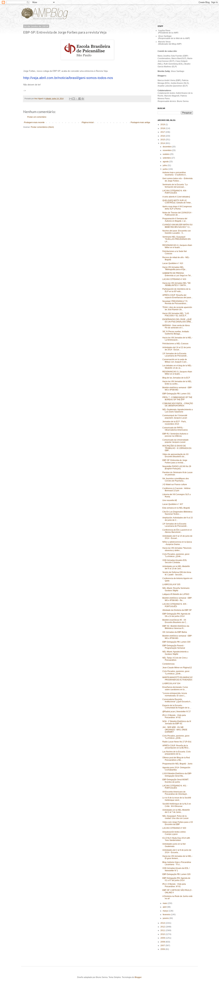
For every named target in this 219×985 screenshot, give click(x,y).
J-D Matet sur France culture (174, 484)
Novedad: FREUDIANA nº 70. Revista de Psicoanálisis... (175, 302)
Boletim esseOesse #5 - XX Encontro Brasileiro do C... (175, 621)
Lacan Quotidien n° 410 (172, 263)
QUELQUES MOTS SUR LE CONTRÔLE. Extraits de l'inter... (177, 201)
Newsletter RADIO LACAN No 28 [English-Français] (176, 467)
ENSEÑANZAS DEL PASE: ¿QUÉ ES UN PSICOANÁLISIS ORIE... (177, 320)
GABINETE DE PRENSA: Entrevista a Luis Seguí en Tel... (177, 274)
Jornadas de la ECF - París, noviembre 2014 (174, 422)
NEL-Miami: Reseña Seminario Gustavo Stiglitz (176, 589)
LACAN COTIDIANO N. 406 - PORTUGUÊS (174, 192)
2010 (162, 934)
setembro (167, 158)
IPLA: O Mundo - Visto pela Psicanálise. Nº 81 (174, 885)
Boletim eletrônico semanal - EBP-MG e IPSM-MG (177, 388)
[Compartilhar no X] (76, 98)
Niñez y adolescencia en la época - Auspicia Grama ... (177, 543)
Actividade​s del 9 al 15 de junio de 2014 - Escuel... (177, 537)
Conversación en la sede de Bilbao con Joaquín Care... (175, 360)
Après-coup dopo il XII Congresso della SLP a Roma (177, 207)
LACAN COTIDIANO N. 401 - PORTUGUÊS (174, 787)
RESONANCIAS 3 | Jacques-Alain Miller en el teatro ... (177, 373)
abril (165, 907)
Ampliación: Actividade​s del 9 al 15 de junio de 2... (177, 519)
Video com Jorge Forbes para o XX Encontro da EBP (177, 823)
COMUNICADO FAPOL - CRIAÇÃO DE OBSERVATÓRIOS (177, 404)
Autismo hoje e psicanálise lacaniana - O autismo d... (174, 173)
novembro (167, 150)
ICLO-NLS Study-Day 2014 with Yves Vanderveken (176, 839)
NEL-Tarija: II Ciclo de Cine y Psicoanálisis (174, 659)
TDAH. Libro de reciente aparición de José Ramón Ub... (177, 308)
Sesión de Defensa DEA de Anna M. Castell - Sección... (176, 573)
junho (165, 169)
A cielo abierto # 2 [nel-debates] (176, 197)
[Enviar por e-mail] (70, 98)
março (166, 911)
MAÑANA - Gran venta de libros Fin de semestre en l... (176, 326)
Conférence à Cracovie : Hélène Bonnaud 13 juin (176, 489)
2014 (162, 143)
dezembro (167, 147)
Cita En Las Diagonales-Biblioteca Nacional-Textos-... (177, 513)
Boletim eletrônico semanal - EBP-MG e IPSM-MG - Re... (177, 599)
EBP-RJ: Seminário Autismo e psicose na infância (175, 435)
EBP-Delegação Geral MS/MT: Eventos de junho (175, 780)
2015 (162, 139)
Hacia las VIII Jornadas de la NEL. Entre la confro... (177, 382)
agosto (166, 161)
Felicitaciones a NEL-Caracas (175, 343)
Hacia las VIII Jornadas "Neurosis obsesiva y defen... (176, 549)
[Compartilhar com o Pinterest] (82, 98)
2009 (162, 938)
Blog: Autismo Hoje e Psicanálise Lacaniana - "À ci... (176, 863)
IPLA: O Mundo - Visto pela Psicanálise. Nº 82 (174, 716)
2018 (162, 128)
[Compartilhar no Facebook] (79, 98)
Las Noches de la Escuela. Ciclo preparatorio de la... (176, 753)
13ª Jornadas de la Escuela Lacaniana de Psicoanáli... (175, 354)
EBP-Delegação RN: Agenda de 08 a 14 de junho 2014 (176, 615)
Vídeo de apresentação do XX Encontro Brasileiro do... (175, 455)
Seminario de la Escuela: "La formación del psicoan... (175, 185)
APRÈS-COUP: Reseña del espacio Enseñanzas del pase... (177, 296)
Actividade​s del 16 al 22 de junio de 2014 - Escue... (176, 348)
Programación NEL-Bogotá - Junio (177, 764)
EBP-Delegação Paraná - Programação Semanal (173, 646)
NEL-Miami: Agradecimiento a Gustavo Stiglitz (175, 653)
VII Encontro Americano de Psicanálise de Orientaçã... (175, 793)
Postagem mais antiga (140, 122)
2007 (162, 945)
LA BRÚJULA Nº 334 (171, 683)
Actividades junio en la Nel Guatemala (174, 845)
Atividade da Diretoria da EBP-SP (177, 610)
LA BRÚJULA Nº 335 (171, 584)
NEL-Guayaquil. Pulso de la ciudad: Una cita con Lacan (175, 817)
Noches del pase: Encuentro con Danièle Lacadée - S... (176, 232)
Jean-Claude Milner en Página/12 (177, 667)
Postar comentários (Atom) (42, 127)
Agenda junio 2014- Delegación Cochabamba (176, 768)
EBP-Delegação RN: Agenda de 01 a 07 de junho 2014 (176, 879)
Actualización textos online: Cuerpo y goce (174, 833)
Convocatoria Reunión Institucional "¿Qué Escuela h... (177, 700)
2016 (162, 136)
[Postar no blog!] (73, 98)
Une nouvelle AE (169, 500)
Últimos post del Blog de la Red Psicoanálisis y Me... (176, 758)
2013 (162, 923)
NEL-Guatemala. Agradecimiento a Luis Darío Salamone (177, 410)
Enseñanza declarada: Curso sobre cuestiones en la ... (175, 688)
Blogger (138, 977)
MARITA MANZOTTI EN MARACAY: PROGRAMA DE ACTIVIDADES (177, 678)
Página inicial (88, 122)
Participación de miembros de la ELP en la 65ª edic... (176, 290)
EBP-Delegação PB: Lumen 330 (176, 642)
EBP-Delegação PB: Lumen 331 (176, 394)
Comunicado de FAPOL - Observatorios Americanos (175, 429)
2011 (162, 930)
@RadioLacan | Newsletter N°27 (176, 711)
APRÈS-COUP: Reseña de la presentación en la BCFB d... (176, 746)
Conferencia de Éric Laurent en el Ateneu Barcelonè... (177, 531)
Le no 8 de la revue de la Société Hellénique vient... (176, 799)
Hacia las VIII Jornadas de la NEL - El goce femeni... (177, 857)
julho (165, 165)
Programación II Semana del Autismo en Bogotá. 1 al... (174, 219)
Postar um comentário (36, 117)
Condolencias (168, 664)
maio (165, 903)
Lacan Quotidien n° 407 (172, 504)
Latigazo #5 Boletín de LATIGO (175, 594)
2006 (162, 949)
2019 (162, 124)
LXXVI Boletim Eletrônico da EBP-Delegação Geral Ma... (177, 774)
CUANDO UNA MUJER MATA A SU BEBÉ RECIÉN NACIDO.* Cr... (177, 226)
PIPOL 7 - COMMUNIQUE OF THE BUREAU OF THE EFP (177, 398)
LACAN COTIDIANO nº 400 (174, 828)
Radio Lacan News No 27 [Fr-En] (176, 742)
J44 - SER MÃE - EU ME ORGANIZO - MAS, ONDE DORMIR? (174, 729)
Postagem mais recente (34, 122)
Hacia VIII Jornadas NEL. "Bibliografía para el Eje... (174, 268)
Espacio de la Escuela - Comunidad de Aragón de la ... (176, 706)
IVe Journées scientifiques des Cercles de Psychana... (175, 479)
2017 (162, 132)
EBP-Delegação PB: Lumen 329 (176, 874)
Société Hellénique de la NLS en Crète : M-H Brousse (176, 805)
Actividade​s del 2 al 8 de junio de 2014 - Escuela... (176, 851)
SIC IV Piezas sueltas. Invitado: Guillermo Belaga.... (175, 332)
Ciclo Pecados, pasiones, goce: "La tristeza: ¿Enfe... (176, 555)
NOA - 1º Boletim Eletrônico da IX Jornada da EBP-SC (176, 722)
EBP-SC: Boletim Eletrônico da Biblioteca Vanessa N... (175, 627)
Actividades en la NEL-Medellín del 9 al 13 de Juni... (176, 567)
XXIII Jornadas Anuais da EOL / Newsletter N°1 (176, 869)
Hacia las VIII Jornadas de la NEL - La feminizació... (177, 339)
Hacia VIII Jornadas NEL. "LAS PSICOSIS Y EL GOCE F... (175, 314)
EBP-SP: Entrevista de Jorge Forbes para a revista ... (174, 461)
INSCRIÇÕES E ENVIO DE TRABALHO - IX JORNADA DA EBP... (176, 448)
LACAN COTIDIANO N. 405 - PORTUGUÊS (174, 605)
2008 (162, 942)
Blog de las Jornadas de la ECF (176, 378)
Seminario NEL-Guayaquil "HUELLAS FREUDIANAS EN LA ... (176, 239)
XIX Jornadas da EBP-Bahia (174, 632)
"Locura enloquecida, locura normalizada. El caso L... (174, 694)
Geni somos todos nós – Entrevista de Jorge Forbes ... (177, 179)
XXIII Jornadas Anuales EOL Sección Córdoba (174, 561)
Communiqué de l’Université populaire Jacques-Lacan (174, 416)
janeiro (166, 918)
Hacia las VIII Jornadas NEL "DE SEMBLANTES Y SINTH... (176, 284)
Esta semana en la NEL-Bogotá (176, 508)
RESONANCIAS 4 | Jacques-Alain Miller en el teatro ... (177, 246)
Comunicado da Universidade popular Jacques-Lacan (175, 441)
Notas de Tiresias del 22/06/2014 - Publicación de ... (177, 214)
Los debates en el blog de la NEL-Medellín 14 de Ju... (177, 366)
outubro (166, 154)
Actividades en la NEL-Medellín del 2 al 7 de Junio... (176, 811)
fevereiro (167, 914)
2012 (162, 927)
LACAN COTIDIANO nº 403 (174, 279)
